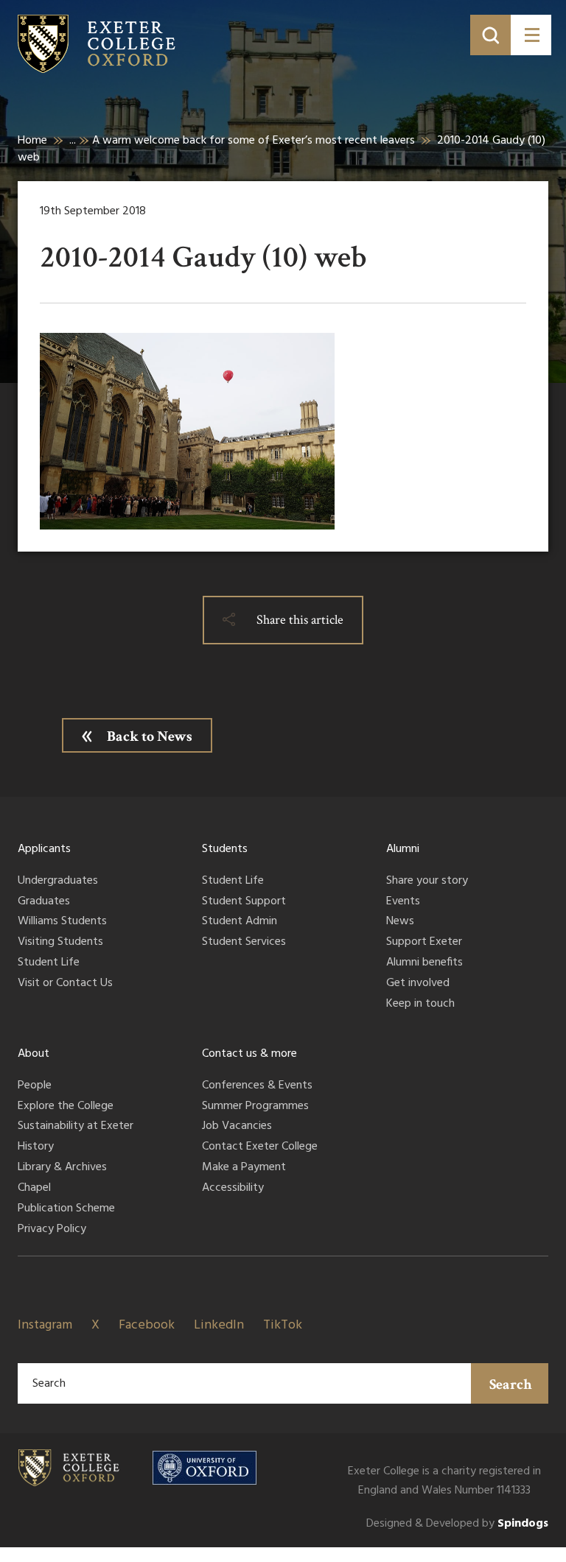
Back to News (149, 736)
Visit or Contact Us (65, 984)
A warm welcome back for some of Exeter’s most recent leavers (253, 140)
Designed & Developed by (457, 1524)
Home (32, 140)
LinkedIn (219, 1325)
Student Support (244, 902)
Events (403, 902)
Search (510, 1384)
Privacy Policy (52, 1230)
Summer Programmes (255, 1107)
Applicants (44, 849)
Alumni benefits (424, 963)
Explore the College (65, 1107)
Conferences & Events (257, 1086)
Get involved (418, 984)
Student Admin (239, 922)
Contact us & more (249, 1053)
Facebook (147, 1325)
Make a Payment (244, 1168)
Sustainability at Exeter (75, 1127)
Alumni (402, 849)
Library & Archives (62, 1168)
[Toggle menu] (531, 35)
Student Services (244, 942)
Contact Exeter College (260, 1147)
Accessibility (233, 1188)
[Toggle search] (490, 35)
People (35, 1086)
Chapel (34, 1188)
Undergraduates (58, 881)
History (36, 1147)
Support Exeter (424, 942)
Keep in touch (420, 1004)
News (400, 922)
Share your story (427, 881)
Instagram (45, 1325)
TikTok (282, 1325)
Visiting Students (60, 942)
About (33, 1053)
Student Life (49, 963)
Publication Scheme (66, 1209)
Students (225, 849)
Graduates (44, 902)
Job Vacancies (237, 1127)
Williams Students (62, 922)
